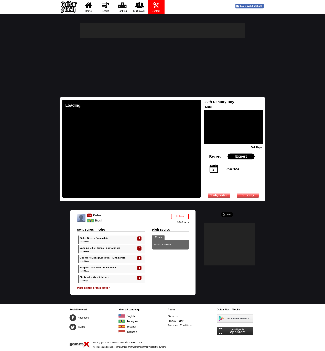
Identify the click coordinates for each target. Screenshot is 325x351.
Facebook (72, 317)
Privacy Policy (175, 320)
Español (121, 326)
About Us (173, 316)
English (121, 316)
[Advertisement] (162, 63)
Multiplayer (139, 10)
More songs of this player (93, 287)
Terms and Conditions (180, 325)
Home (88, 10)
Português (121, 321)
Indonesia (121, 331)
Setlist (105, 10)
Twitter (72, 327)
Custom (156, 10)
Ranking (122, 10)
